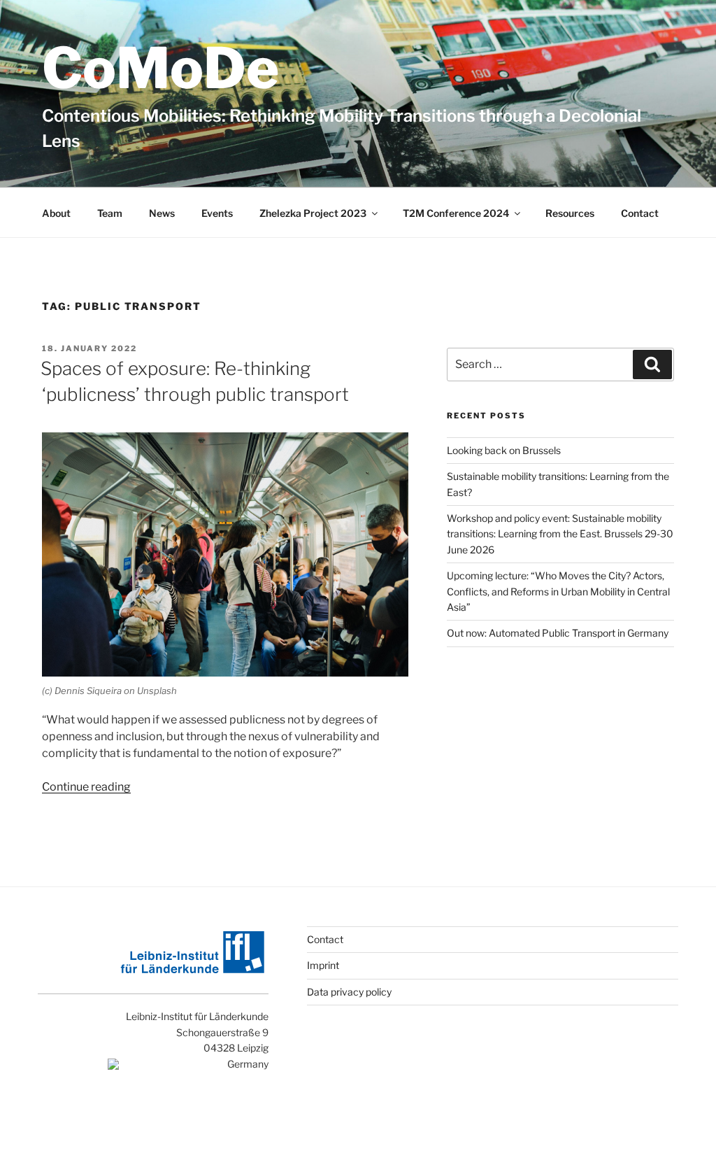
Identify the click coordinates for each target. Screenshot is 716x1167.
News (162, 213)
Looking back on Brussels (504, 450)
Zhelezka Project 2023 (312, 213)
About (56, 213)
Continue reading (86, 786)
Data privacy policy (349, 992)
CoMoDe (160, 68)
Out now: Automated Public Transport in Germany (557, 633)
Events (217, 213)
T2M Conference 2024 (456, 213)
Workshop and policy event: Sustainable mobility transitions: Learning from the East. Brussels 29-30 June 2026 (560, 534)
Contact (640, 213)
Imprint (323, 965)
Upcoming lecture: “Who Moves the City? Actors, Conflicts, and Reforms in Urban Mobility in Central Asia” (558, 591)
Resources (569, 213)
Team (109, 213)
